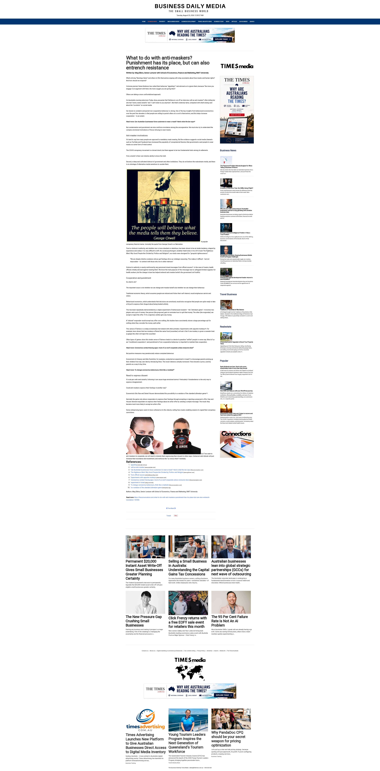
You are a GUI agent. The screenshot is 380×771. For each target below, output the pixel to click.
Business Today (219, 21)
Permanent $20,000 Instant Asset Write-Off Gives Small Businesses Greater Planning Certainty (144, 570)
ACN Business (243, 21)
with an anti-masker (196, 100)
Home (143, 21)
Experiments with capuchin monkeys (192, 329)
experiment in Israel (182, 359)
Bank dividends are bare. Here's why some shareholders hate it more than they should (233, 367)
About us (152, 650)
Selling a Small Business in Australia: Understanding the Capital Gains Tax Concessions (189, 567)
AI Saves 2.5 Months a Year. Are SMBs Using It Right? (236, 188)
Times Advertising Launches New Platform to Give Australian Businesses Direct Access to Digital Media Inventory (146, 743)
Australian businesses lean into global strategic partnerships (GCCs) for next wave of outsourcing (231, 567)
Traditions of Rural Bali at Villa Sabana (232, 309)
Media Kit (222, 650)
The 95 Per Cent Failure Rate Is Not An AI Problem (229, 621)
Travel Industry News (205, 21)
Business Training (131, 763)
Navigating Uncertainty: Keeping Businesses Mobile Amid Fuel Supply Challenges (236, 256)
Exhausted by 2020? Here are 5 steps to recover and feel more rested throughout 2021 (236, 414)
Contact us (145, 650)
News (227, 21)
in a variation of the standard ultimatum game (190, 393)
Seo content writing (189, 650)
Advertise (209, 650)
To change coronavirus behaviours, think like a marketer (153, 370)
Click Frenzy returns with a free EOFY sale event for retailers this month (188, 622)
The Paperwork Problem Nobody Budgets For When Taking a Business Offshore (236, 166)
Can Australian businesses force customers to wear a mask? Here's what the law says (164, 122)
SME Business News (173, 21)
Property (162, 21)
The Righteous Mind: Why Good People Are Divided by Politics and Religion (157, 472)
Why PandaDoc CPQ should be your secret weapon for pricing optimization (228, 738)
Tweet (169, 516)
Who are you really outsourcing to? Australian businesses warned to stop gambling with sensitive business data (236, 210)
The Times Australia (232, 650)
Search (252, 21)
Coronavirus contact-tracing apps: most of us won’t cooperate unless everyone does (163, 348)
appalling (171, 86)
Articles (234, 21)
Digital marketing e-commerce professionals (169, 650)
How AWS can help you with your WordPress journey (236, 391)
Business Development (189, 21)
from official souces (185, 267)
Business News (152, 21)
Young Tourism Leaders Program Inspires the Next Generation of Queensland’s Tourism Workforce (187, 743)
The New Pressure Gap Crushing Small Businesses (144, 621)
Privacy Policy (201, 650)
